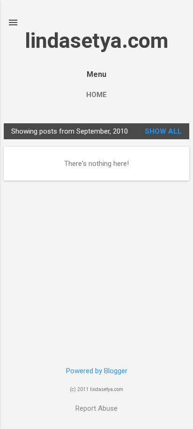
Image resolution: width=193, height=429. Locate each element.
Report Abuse (96, 408)
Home (96, 94)
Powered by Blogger (96, 371)
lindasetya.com (96, 40)
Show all (163, 131)
